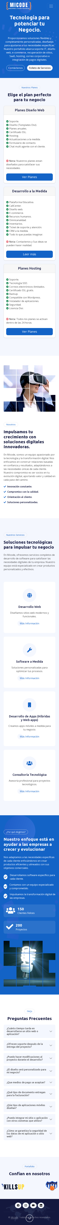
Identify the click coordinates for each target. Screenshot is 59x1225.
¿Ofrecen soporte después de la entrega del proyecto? (25, 1045)
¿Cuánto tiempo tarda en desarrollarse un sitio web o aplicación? (22, 1031)
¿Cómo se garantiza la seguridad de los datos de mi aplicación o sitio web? (27, 1133)
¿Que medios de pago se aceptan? (26, 1082)
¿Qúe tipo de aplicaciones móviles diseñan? (26, 1106)
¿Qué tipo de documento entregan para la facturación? (26, 1093)
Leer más (29, 254)
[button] (18, 1205)
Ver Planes (29, 177)
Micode (14, 1217)
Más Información (29, 623)
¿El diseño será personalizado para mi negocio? (26, 1071)
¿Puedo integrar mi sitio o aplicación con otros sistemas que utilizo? (27, 1119)
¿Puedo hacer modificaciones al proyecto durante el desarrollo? (25, 1058)
